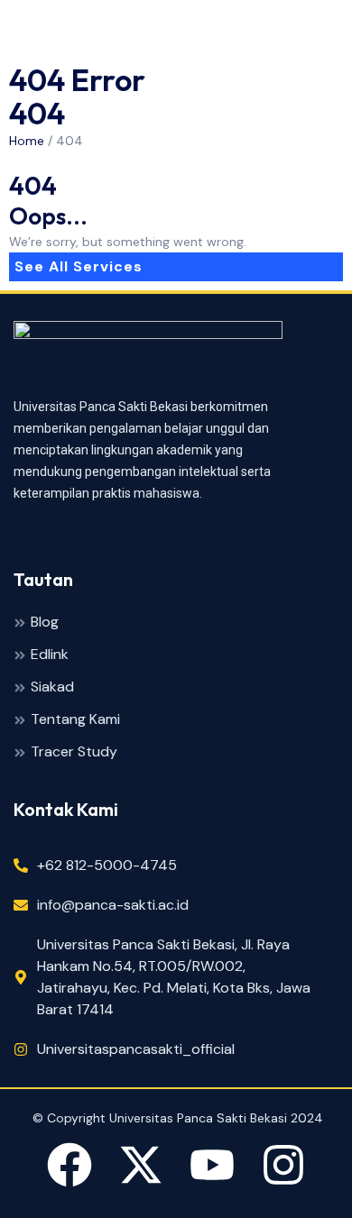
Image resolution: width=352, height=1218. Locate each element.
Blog (45, 622)
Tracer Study (74, 752)
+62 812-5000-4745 (107, 865)
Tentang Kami (75, 720)
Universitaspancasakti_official (136, 1048)
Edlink (50, 655)
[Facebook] (69, 1168)
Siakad (52, 687)
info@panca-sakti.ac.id (113, 904)
